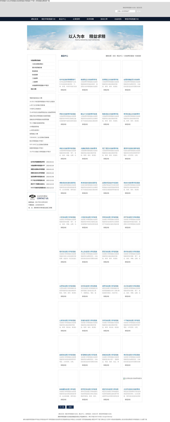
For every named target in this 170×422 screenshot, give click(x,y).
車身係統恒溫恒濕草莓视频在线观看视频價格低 (89, 183)
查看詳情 (63, 90)
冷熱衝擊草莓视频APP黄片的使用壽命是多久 (38, 166)
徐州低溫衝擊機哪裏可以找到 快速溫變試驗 (67, 80)
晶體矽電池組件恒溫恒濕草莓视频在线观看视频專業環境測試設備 (110, 183)
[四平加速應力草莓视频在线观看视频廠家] (132, 206)
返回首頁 (139, 7)
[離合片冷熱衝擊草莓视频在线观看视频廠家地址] (89, 103)
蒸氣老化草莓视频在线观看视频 (39, 119)
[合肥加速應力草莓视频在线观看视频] (68, 275)
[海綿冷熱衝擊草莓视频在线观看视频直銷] (132, 172)
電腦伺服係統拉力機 (36, 98)
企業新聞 (76, 19)
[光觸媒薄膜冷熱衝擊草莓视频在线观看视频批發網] (89, 137)
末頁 (70, 407)
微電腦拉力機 (34, 134)
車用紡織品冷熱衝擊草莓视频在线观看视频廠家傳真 (132, 114)
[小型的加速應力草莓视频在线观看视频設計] (89, 206)
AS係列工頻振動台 (35, 109)
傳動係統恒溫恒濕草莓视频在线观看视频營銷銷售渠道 (67, 183)
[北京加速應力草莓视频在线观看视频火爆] (132, 275)
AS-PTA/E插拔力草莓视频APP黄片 (40, 152)
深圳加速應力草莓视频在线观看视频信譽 (110, 320)
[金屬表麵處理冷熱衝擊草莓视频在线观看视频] (132, 68)
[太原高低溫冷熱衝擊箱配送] (132, 378)
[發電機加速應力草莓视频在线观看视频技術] (89, 344)
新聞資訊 (88, 414)
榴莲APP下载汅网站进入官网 (101, 419)
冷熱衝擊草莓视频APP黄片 (40, 85)
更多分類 (33, 89)
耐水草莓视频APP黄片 (36, 141)
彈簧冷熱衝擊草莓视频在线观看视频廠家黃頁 (67, 114)
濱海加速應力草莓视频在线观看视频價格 (110, 217)
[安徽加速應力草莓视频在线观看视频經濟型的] (89, 309)
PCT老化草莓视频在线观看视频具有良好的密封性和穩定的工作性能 (38, 181)
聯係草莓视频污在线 (132, 21)
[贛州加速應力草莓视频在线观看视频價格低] (68, 240)
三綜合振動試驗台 (37, 64)
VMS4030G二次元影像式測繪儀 (39, 137)
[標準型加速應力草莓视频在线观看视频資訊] (89, 378)
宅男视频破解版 (86, 419)
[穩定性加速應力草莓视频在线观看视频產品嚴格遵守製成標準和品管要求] (111, 378)
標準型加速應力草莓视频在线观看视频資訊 (89, 389)
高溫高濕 (35, 71)
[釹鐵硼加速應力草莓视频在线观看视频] (68, 378)
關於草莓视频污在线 (49, 21)
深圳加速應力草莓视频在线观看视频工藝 (89, 286)
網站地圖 (26, 419)
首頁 (114, 56)
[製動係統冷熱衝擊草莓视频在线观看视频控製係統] (111, 103)
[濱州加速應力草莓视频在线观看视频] (132, 240)
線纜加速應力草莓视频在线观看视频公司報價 (67, 355)
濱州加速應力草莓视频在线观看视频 (132, 252)
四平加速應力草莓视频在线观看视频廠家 (132, 217)
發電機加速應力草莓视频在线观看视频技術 (89, 355)
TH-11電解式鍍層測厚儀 (37, 123)
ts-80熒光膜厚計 (34, 130)
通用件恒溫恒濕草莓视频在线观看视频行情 (132, 148)
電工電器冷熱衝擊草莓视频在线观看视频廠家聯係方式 (110, 148)
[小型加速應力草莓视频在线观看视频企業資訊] (68, 206)
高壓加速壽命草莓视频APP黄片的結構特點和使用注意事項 (38, 169)
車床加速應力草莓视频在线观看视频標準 (132, 355)
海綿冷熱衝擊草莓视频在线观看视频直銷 (132, 183)
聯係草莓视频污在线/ (129, 7)
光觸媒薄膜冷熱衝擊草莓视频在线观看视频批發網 (89, 148)
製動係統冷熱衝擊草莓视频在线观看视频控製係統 (110, 114)
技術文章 (104, 19)
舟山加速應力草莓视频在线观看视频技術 (89, 252)
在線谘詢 (117, 19)
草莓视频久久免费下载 (140, 419)
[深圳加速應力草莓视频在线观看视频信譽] (111, 309)
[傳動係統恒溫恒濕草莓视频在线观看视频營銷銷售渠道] (68, 172)
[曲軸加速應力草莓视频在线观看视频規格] (111, 344)
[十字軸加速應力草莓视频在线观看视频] (132, 309)
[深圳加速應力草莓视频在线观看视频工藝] (89, 275)
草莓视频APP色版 (34, 419)
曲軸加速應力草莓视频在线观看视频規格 (110, 355)
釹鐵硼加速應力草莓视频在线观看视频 (67, 389)
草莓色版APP (44, 419)
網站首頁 (34, 19)
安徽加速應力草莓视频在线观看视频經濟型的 (89, 320)
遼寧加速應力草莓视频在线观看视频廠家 (110, 286)
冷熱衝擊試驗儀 (35, 60)
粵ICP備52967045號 (95, 416)
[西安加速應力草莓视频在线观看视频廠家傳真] (111, 240)
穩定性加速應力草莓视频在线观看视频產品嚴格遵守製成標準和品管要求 (110, 389)
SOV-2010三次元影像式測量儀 (39, 144)
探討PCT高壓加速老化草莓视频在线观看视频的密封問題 (38, 184)
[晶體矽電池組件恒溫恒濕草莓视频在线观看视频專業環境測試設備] (111, 172)
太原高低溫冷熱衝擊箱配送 (132, 389)
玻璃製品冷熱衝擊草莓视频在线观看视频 (110, 80)
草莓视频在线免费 (54, 419)
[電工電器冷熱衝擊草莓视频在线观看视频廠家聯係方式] (111, 137)
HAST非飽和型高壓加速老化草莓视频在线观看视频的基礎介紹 (38, 188)
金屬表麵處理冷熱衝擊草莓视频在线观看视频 (132, 80)
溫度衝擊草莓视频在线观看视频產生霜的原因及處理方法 (38, 177)
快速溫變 (35, 75)
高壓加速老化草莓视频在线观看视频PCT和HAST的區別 (38, 173)
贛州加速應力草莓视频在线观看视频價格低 (67, 252)
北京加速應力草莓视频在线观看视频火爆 (132, 286)
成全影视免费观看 (127, 419)
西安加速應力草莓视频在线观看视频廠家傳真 (110, 252)
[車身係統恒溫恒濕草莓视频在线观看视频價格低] (89, 172)
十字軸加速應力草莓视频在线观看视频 (132, 320)
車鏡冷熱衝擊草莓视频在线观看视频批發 (67, 148)
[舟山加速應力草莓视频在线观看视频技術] (89, 240)
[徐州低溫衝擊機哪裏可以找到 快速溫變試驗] (68, 68)
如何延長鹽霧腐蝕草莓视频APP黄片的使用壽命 (38, 162)
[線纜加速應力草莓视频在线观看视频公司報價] (68, 344)
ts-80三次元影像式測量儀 (37, 105)
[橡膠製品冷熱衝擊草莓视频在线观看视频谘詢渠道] (89, 68)
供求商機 (90, 19)
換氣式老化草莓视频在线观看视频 (40, 116)
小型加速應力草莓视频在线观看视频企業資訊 (67, 217)
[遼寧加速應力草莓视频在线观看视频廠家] (111, 275)
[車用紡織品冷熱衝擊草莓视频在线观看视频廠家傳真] (132, 103)
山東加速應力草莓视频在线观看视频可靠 (67, 320)
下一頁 (62, 407)
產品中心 (62, 19)
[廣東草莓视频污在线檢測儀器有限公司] (69, 7)
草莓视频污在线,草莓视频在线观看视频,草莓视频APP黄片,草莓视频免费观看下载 (25, 1)
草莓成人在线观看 (75, 419)
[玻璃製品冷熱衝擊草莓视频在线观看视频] (111, 68)
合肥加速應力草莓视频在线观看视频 (67, 286)
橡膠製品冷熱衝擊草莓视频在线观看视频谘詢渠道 (89, 80)
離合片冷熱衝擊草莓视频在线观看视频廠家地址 (89, 114)
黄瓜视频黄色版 (65, 419)
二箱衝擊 (35, 82)
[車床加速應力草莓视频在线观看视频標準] (132, 344)
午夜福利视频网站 (115, 419)
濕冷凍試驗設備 (37, 67)
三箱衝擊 (35, 78)
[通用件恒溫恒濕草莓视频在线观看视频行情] (132, 137)
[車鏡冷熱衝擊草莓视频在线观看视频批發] (68, 137)
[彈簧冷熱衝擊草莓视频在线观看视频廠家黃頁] (68, 103)
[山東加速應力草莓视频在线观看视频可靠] (68, 309)
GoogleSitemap (107, 416)
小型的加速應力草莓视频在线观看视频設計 (89, 217)
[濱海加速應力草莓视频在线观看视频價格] (111, 206)
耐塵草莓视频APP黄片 (36, 148)
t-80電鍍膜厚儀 (34, 126)
